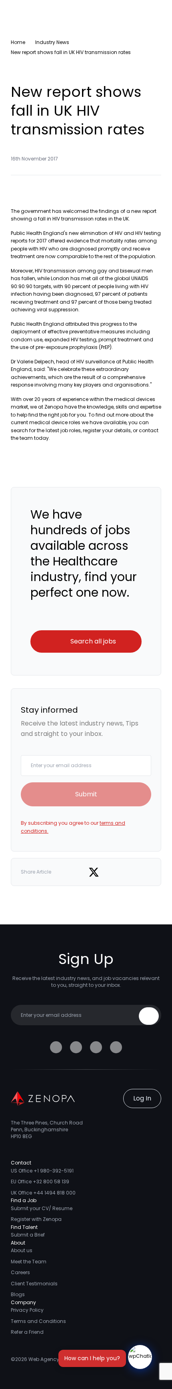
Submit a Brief (28, 1234)
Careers (20, 1272)
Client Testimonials (34, 1283)
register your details (107, 430)
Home (18, 42)
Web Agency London (53, 1359)
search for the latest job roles (46, 430)
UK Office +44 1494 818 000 (43, 1192)
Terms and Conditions (38, 1321)
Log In (142, 1098)
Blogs (18, 1294)
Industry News (52, 42)
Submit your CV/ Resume (41, 1208)
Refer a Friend (27, 1332)
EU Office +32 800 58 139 (40, 1181)
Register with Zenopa (36, 1219)
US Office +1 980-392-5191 (42, 1170)
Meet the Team (28, 1261)
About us (21, 1250)
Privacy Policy (27, 1310)
